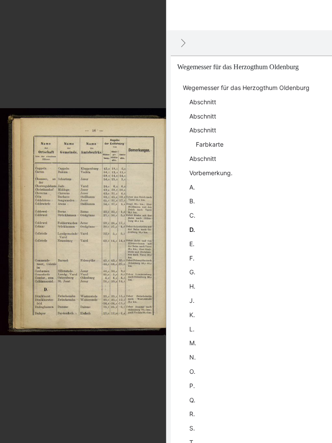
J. (192, 300)
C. (192, 215)
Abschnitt (202, 102)
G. (192, 272)
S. (192, 428)
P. (192, 385)
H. (192, 286)
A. (192, 187)
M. (192, 343)
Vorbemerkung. (211, 173)
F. (192, 258)
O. (192, 371)
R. (192, 413)
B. (192, 201)
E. (192, 243)
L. (192, 329)
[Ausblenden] (183, 43)
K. (192, 314)
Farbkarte (209, 144)
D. (192, 229)
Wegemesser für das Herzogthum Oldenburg (246, 87)
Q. (192, 400)
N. (192, 357)
